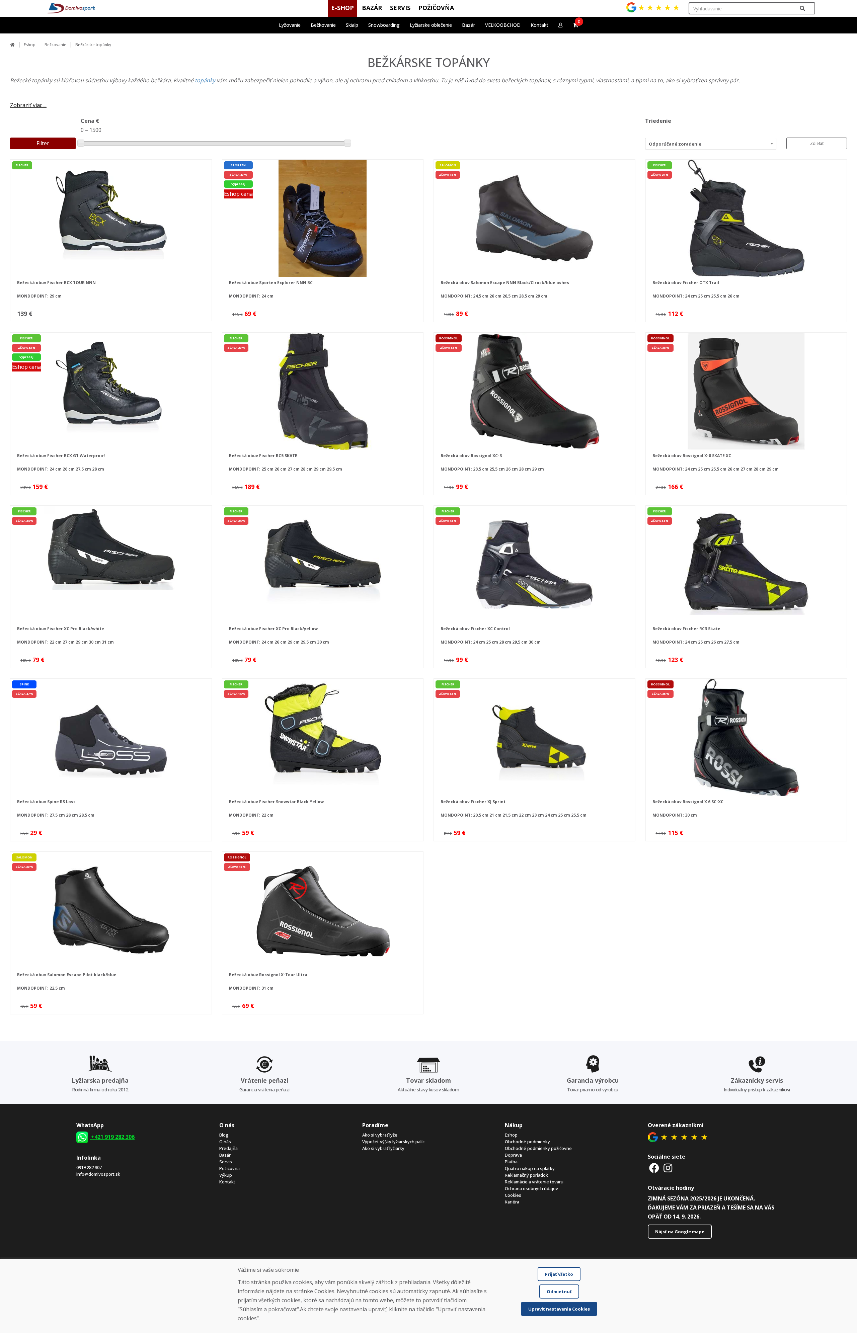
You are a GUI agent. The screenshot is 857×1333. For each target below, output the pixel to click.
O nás (225, 1142)
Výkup (225, 1175)
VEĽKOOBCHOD (503, 25)
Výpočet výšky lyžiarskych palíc (393, 1142)
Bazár (225, 1155)
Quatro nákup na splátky (530, 1168)
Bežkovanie (55, 45)
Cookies (513, 1195)
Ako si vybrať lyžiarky (383, 1148)
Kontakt (539, 25)
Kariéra (512, 1202)
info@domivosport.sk (98, 1174)
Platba (511, 1162)
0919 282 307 (89, 1167)
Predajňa (228, 1148)
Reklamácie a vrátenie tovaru (534, 1182)
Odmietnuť (559, 1291)
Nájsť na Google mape (679, 1232)
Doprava (513, 1155)
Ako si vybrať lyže (379, 1135)
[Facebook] (654, 1168)
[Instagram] (667, 1168)
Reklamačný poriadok (526, 1175)
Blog (223, 1135)
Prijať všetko (559, 1274)
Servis (225, 1162)
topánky (206, 80)
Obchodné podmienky (527, 1142)
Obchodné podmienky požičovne (538, 1148)
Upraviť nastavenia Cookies (559, 1309)
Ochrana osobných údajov (531, 1188)
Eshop (29, 45)
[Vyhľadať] (802, 8)
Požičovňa (229, 1168)
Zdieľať (817, 143)
